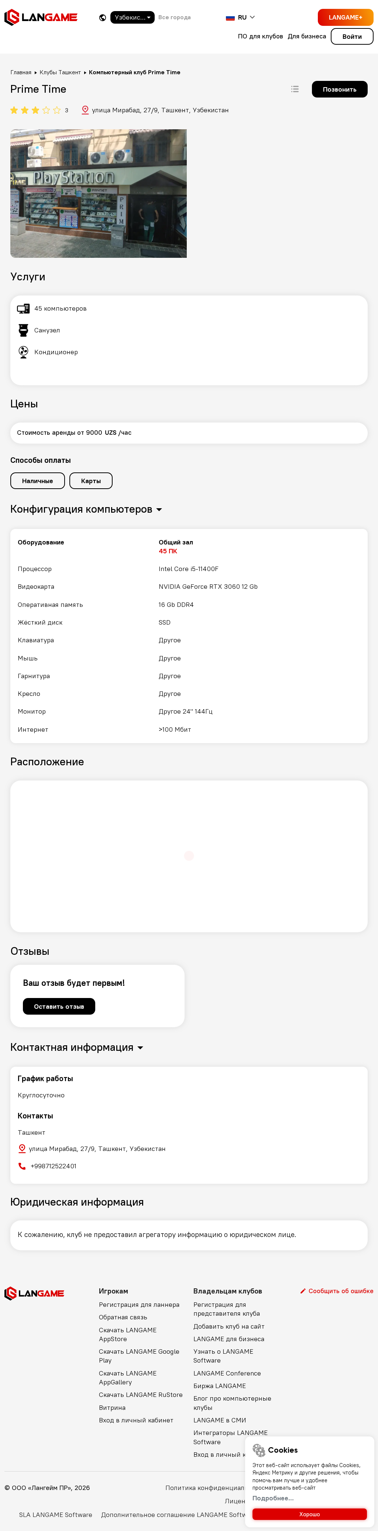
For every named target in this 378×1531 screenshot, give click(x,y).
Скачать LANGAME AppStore (128, 1334)
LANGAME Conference (227, 1373)
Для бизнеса (307, 36)
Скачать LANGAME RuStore (141, 1394)
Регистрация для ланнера (139, 1304)
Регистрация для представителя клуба (226, 1309)
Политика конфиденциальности (216, 1487)
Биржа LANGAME (219, 1385)
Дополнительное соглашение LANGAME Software (179, 1514)
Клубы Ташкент (60, 72)
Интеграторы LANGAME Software (230, 1437)
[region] (189, 636)
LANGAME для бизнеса (228, 1339)
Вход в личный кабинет (136, 1420)
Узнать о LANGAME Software (223, 1355)
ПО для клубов (260, 36)
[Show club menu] (295, 89)
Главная (20, 72)
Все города (174, 17)
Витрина (112, 1407)
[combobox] (132, 17)
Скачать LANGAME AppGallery (128, 1377)
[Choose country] (103, 17)
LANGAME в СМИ (219, 1420)
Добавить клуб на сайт (229, 1326)
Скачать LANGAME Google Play (139, 1355)
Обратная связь (123, 1317)
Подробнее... (273, 1498)
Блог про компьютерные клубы (232, 1402)
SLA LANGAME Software (55, 1514)
